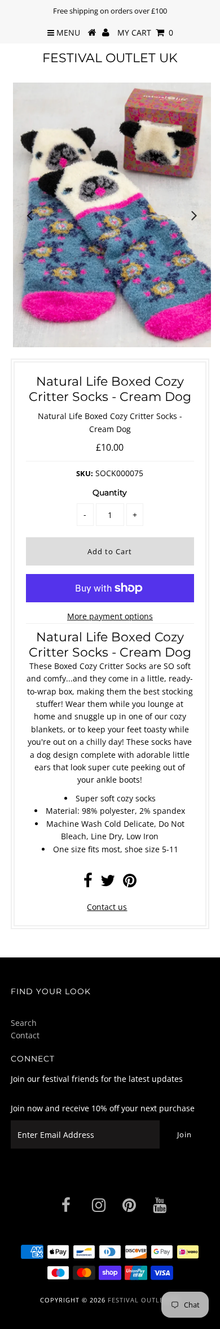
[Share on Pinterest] (130, 883)
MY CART (145, 32)
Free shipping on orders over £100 (110, 11)
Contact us (107, 906)
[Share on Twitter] (107, 883)
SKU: (84, 473)
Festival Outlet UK (110, 58)
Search (24, 1022)
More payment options (110, 616)
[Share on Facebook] (88, 883)
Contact (25, 1035)
